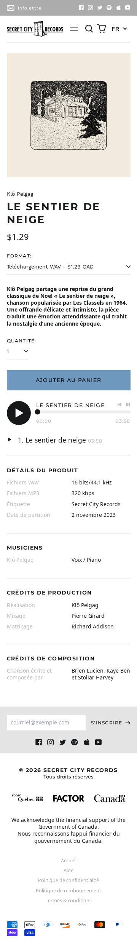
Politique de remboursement (68, 890)
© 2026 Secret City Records (68, 773)
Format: (19, 256)
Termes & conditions (69, 900)
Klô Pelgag (20, 194)
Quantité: (22, 341)
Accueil (68, 860)
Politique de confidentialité (68, 880)
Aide (68, 870)
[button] (89, 29)
